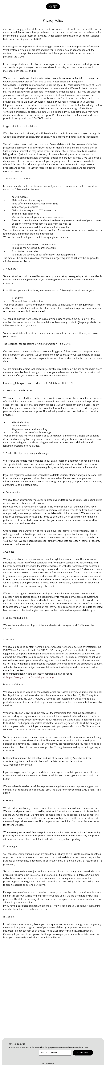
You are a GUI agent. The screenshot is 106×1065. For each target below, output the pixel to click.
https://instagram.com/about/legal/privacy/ (30, 677)
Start (53, 9)
